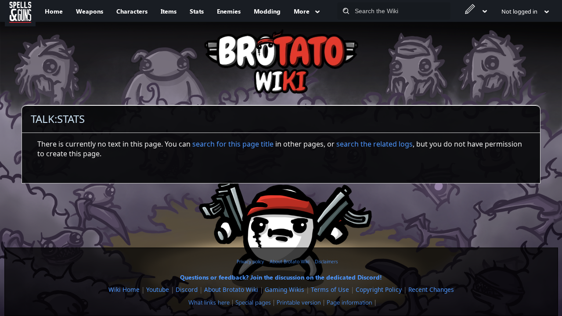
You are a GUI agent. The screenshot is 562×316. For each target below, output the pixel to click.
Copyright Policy (379, 289)
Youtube (157, 289)
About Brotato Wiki (289, 261)
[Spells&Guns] (20, 11)
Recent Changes (431, 289)
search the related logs (374, 144)
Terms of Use (330, 289)
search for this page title (233, 144)
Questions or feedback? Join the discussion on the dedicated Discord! (281, 277)
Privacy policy (250, 261)
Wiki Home (124, 289)
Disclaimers (326, 261)
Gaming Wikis (284, 289)
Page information (349, 302)
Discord (187, 289)
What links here (209, 302)
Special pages (253, 302)
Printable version (299, 302)
